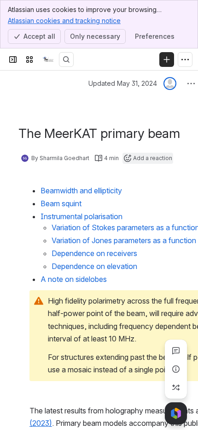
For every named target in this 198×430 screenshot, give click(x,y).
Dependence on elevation (94, 266)
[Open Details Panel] (176, 369)
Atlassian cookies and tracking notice (64, 20)
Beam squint (61, 203)
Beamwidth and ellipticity (81, 190)
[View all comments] (176, 350)
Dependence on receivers (94, 253)
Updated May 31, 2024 (122, 83)
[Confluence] (48, 59)
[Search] (66, 59)
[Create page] (176, 387)
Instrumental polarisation (82, 216)
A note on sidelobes (74, 279)
